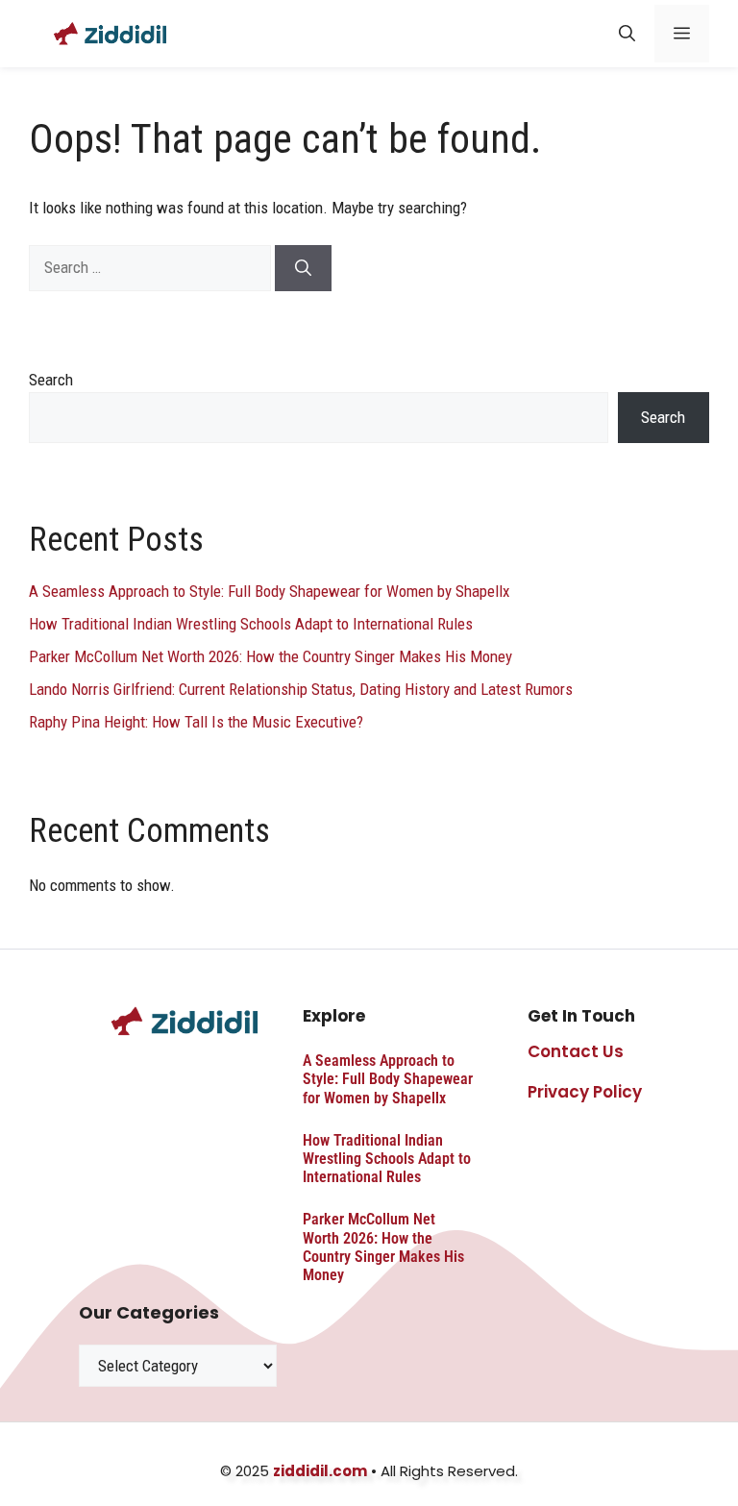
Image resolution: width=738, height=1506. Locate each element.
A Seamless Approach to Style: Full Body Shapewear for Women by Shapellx (269, 591)
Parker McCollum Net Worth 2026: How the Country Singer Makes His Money (270, 656)
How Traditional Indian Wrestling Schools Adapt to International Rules (251, 623)
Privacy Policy (585, 1091)
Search (51, 379)
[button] (627, 33)
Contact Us (576, 1051)
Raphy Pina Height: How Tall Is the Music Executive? (196, 721)
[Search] (303, 268)
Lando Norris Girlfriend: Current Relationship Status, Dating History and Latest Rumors (301, 689)
